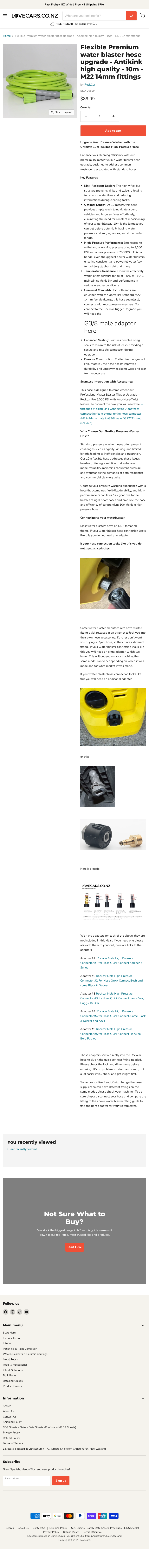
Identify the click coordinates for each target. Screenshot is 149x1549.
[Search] (131, 15)
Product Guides (12, 1386)
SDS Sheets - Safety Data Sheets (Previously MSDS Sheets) (39, 1427)
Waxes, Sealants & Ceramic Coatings (25, 1354)
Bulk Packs (9, 1375)
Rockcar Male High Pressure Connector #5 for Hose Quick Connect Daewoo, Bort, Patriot (110, 1033)
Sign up (60, 1481)
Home (7, 36)
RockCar (89, 85)
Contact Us (9, 1417)
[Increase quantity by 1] (113, 116)
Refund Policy (11, 1438)
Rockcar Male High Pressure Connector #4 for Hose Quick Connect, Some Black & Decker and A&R (113, 1016)
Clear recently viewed (22, 1149)
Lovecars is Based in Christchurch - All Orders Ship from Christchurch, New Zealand (54, 1449)
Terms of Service (13, 1443)
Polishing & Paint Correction (20, 1349)
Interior (7, 1343)
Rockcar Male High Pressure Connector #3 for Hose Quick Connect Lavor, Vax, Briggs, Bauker (112, 998)
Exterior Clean (11, 1338)
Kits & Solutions (13, 1370)
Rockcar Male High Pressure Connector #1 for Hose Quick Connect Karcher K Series (111, 963)
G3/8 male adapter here (110, 327)
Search (7, 1406)
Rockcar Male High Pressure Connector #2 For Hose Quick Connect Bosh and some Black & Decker (111, 980)
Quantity (85, 107)
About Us (9, 1411)
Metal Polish (10, 1359)
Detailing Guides (13, 1381)
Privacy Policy (11, 1432)
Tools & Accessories (15, 1365)
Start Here (9, 1332)
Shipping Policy (12, 1422)
